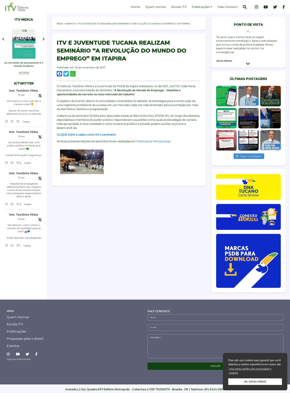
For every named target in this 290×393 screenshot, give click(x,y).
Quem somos (156, 7)
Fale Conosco (227, 7)
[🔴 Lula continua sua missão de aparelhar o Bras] (226, 96)
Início (60, 23)
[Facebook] (282, 7)
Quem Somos (18, 317)
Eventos (70, 23)
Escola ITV (178, 7)
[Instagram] (256, 7)
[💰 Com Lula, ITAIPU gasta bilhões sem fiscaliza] (270, 118)
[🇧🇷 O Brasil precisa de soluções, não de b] (248, 96)
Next (44, 39)
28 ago (21, 136)
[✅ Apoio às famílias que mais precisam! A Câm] (270, 96)
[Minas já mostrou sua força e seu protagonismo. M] (270, 140)
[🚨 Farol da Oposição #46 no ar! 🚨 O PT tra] (248, 118)
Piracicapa (143, 141)
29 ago (21, 95)
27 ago (21, 177)
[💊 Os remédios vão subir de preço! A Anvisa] (226, 140)
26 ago (21, 219)
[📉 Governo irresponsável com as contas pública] (226, 118)
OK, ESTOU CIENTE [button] (255, 381)
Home (135, 7)
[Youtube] (266, 7)
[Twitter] (275, 7)
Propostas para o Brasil (25, 339)
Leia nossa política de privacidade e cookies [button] (250, 370)
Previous (3, 39)
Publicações (201, 7)
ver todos (24, 72)
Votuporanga (162, 141)
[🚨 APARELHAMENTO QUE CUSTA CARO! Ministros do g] (248, 140)
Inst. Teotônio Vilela (23, 90)
